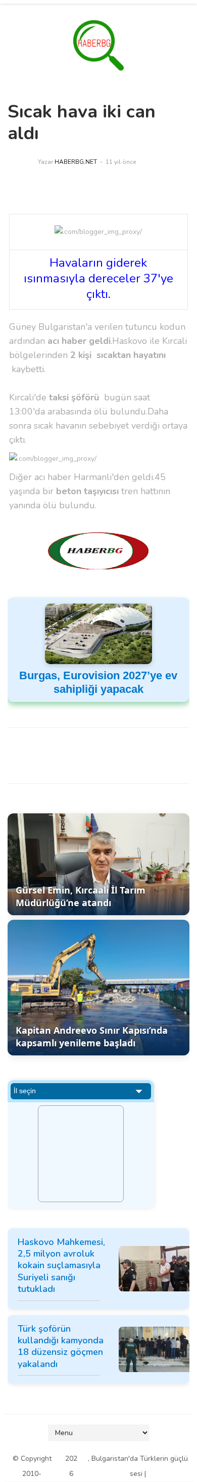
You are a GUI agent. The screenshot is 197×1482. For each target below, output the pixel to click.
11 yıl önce (121, 162)
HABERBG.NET (76, 162)
